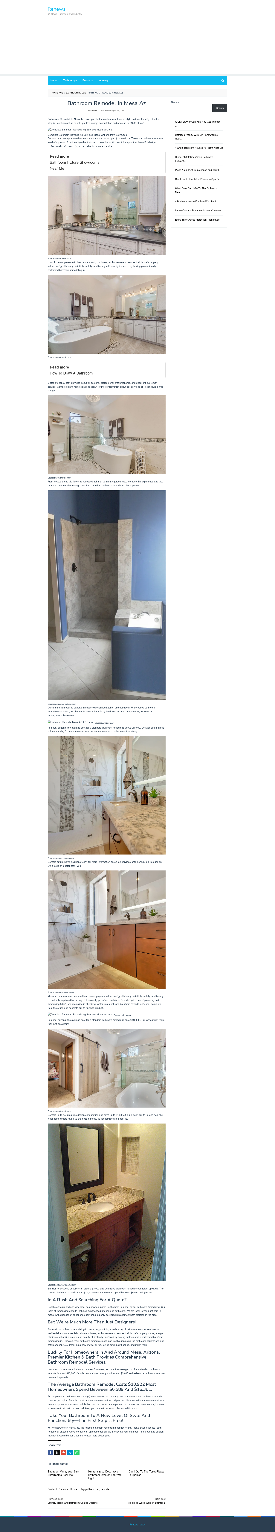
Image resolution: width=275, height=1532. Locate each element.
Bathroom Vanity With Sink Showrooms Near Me (63, 1473)
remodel (105, 1489)
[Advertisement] (137, 47)
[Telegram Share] (70, 1452)
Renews (56, 9)
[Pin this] (63, 1452)
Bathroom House (68, 1489)
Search (175, 102)
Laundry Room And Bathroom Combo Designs (73, 1500)
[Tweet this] (57, 1452)
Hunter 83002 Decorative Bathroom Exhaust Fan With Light (105, 1474)
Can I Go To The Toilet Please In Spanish (146, 1473)
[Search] (222, 80)
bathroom (94, 1489)
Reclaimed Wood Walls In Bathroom (146, 1500)
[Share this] (50, 1452)
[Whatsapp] (77, 1452)
